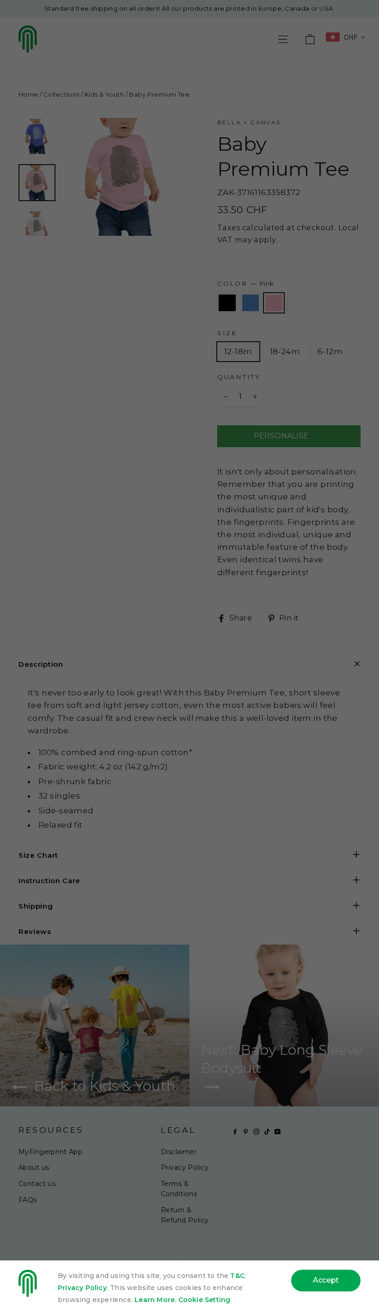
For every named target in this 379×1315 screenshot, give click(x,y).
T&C (237, 1276)
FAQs (27, 1200)
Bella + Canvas (249, 122)
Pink (274, 302)
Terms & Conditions (179, 1189)
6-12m (330, 351)
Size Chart (38, 855)
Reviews (34, 931)
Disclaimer (178, 1152)
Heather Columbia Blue (251, 302)
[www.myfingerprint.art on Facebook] (235, 1131)
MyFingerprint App (50, 1152)
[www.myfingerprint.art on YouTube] (278, 1131)
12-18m (238, 351)
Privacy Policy (184, 1167)
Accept (326, 1280)
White (297, 302)
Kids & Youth (104, 94)
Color (245, 283)
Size (227, 333)
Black (227, 302)
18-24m (285, 351)
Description (40, 664)
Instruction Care (49, 880)
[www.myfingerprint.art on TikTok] (267, 1131)
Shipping (35, 906)
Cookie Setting (204, 1300)
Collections (61, 94)
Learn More (154, 1300)
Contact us (36, 1184)
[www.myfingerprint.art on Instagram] (256, 1131)
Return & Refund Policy (185, 1215)
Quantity (239, 377)
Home (28, 94)
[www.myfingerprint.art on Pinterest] (246, 1131)
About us (33, 1167)
